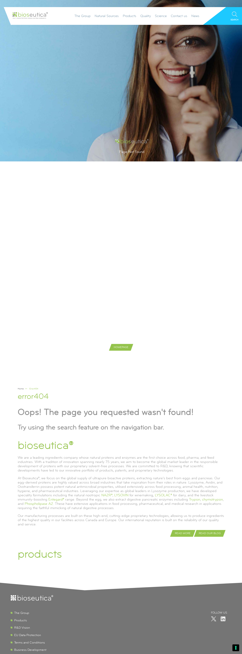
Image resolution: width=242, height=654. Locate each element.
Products (129, 16)
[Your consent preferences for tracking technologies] (235, 647)
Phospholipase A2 (39, 503)
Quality (145, 16)
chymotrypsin (212, 499)
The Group (82, 16)
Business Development (30, 650)
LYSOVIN (121, 495)
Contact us (179, 16)
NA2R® (106, 495)
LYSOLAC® (163, 495)
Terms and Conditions (29, 642)
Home (21, 388)
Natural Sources (107, 16)
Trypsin (194, 499)
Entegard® (56, 499)
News (195, 16)
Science (161, 16)
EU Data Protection (27, 635)
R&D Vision (22, 628)
